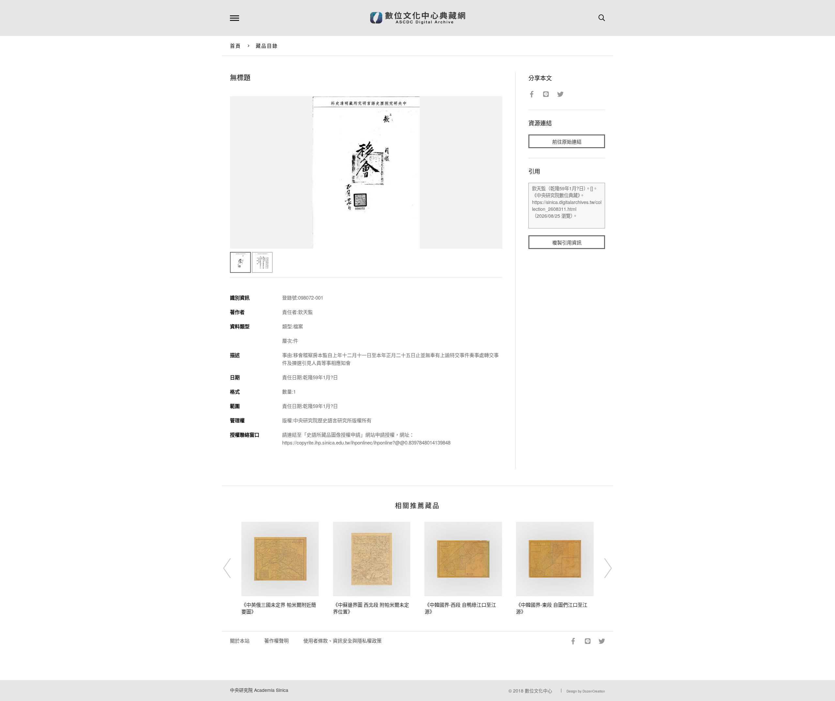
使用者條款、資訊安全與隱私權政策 (342, 640)
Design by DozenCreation (586, 691)
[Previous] (233, 568)
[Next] (602, 568)
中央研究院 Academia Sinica (259, 690)
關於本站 (240, 640)
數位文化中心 (538, 690)
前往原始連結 (567, 141)
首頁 (235, 45)
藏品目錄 (267, 45)
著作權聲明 (276, 640)
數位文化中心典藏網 (417, 18)
